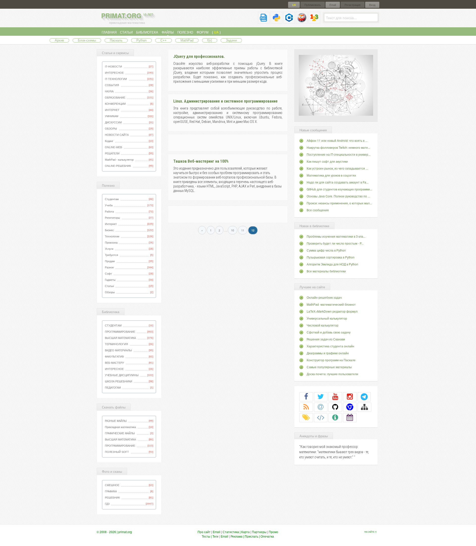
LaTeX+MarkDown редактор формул (332, 311)
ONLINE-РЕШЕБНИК (118, 165)
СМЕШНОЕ (112, 485)
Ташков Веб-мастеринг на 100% (201, 161)
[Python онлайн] (276, 21)
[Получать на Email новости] (321, 407)
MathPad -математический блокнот (331, 304)
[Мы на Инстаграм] (350, 396)
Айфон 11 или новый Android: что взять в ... (337, 140)
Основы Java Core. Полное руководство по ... (338, 196)
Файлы (168, 32)
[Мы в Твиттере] (321, 396)
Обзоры (110, 292)
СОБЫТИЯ (112, 85)
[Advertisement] (228, 142)
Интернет (111, 223)
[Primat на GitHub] (335, 407)
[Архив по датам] (350, 417)
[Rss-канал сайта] (306, 407)
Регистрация (352, 5)
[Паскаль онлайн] (264, 21)
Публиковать (312, 5)
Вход (372, 5)
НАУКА (109, 91)
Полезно (185, 32)
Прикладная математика (120, 427)
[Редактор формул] (314, 21)
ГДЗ (107, 503)
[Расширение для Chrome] (350, 407)
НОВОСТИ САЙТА (117, 134)
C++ (163, 40)
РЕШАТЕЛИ (112, 153)
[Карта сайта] (364, 407)
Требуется (111, 255)
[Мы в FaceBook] (306, 396)
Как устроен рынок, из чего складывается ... (337, 168)
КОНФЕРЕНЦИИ (115, 103)
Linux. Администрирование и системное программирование (225, 101)
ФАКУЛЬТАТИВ (114, 356)
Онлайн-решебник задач (324, 297)
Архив (59, 40)
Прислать (251, 536)
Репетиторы (112, 217)
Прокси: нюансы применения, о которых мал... (339, 203)
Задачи (231, 40)
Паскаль (116, 40)
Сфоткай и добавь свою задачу (329, 332)
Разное (109, 267)
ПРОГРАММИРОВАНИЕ (120, 331)
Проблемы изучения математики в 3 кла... (336, 236)
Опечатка (267, 536)
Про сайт (204, 532)
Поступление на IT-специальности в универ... (338, 154)
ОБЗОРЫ (111, 128)
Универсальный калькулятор (327, 318)
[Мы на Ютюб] (335, 396)
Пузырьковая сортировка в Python (331, 257)
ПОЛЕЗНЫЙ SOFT (117, 451)
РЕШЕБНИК (112, 497)
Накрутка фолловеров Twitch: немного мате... (338, 147)
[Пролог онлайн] (302, 21)
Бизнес (109, 230)
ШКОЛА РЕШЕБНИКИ (118, 381)
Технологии (112, 236)
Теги (215, 536)
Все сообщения (318, 210)
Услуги (109, 248)
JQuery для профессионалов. (199, 56)
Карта (245, 532)
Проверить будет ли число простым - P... (335, 243)
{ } (216, 32)
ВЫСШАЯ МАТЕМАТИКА (120, 337)
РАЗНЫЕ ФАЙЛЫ (116, 420)
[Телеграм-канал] (364, 396)
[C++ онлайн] (289, 21)
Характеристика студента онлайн (330, 346)
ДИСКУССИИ (113, 122)
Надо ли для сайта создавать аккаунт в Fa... (337, 182)
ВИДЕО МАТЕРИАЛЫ (118, 350)
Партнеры (259, 532)
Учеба (109, 205)
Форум (202, 32)
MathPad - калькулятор (119, 159)
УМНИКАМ (111, 116)
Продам (110, 261)
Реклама (236, 536)
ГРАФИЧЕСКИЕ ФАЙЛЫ (120, 433)
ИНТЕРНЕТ (112, 110)
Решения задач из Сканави (326, 339)
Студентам (112, 199)
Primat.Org (127, 15)
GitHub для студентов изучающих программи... (339, 189)
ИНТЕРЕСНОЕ (114, 72)
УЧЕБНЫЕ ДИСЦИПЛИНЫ (122, 375)
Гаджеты (110, 279)
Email (332, 5)
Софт (108, 273)
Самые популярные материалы (329, 367)
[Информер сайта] (335, 417)
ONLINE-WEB (113, 147)
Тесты (206, 536)
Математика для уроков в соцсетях (331, 175)
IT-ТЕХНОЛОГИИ (116, 78)
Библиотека (147, 32)
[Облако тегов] (306, 417)
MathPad (186, 40)
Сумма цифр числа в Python (326, 250)
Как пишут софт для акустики (327, 161)
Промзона (111, 242)
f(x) (209, 40)
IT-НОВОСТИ (113, 66)
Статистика (231, 532)
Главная (109, 32)
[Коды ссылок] (321, 417)
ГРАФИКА (111, 491)
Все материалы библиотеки (326, 271)
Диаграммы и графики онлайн (328, 353)
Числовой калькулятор (322, 325)
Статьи (126, 32)
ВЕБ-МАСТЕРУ (114, 362)
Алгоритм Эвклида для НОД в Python (332, 264)
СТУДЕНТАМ (113, 325)
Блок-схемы (87, 40)
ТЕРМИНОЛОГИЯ (116, 344)
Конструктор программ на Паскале (331, 360)
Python (141, 40)
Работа (109, 211)
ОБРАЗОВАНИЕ (115, 97)
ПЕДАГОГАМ (113, 387)
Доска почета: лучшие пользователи (332, 374)
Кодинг (109, 141)
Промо (273, 532)
